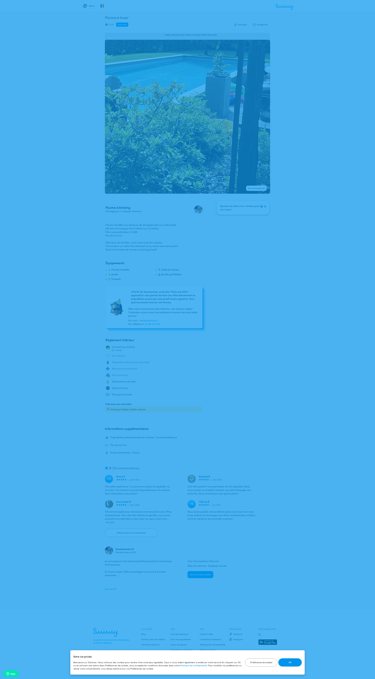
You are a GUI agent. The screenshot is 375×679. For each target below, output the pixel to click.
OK (290, 662)
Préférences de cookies (261, 662)
